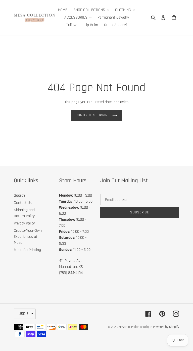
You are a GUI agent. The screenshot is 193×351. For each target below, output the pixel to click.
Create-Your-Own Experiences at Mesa (28, 236)
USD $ (23, 313)
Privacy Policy (24, 223)
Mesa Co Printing (27, 250)
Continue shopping (93, 115)
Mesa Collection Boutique (135, 327)
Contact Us (23, 202)
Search (19, 195)
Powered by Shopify (166, 327)
